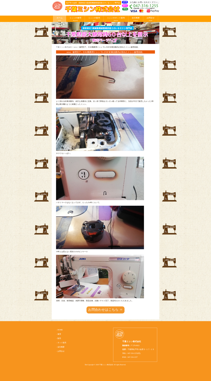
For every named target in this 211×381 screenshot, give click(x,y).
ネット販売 (61, 343)
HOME (60, 330)
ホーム (60, 19)
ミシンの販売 (94, 19)
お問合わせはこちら (103, 309)
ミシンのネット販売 (116, 19)
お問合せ (151, 19)
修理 (59, 334)
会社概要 (136, 19)
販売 (59, 338)
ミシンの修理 (75, 19)
